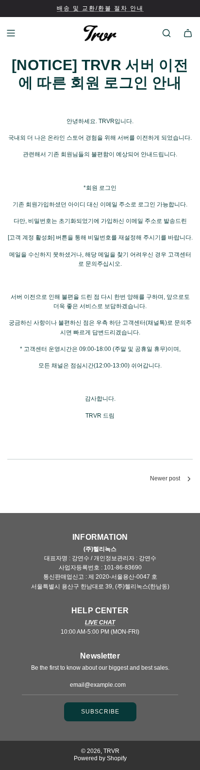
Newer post (165, 478)
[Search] (166, 33)
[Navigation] (10, 33)
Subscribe (100, 711)
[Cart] (188, 33)
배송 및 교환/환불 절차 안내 (100, 8)
